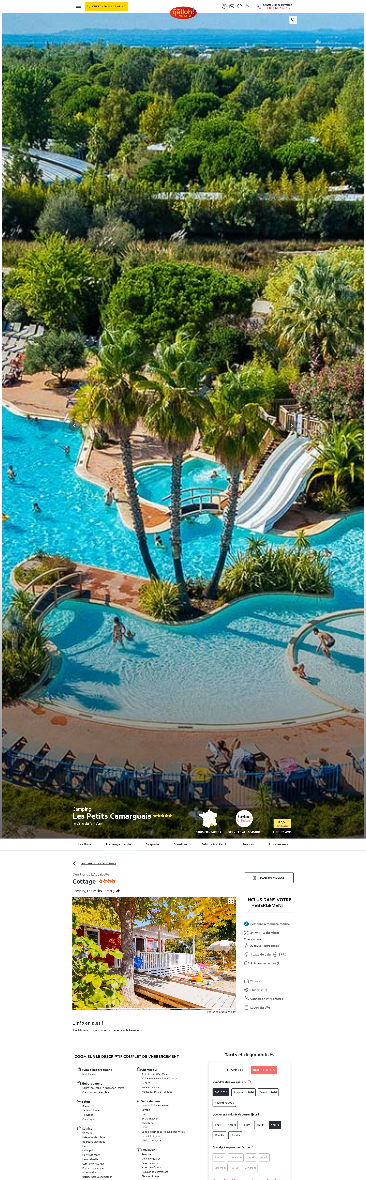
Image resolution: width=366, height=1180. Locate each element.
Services (248, 844)
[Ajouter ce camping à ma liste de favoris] (293, 20)
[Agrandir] (231, 901)
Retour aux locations (98, 863)
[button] (183, 416)
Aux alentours (278, 844)
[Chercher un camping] (106, 6)
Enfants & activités (214, 844)
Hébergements (118, 844)
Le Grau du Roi (83, 823)
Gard (99, 823)
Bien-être (180, 844)
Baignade (152, 844)
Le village (84, 844)
